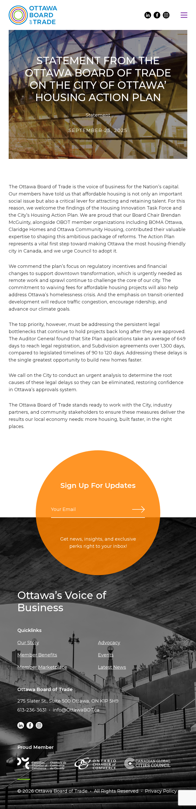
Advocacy (109, 643)
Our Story (28, 643)
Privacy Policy (161, 791)
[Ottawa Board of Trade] (33, 15)
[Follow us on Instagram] (166, 15)
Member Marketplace (42, 667)
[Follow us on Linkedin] (147, 15)
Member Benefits (37, 655)
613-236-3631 (31, 710)
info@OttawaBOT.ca (76, 710)
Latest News (112, 667)
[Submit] (138, 509)
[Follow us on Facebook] (157, 15)
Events (106, 655)
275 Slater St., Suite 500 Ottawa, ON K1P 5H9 (67, 701)
